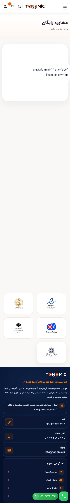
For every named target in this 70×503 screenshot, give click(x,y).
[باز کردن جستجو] (19, 6)
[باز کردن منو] (65, 6)
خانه (66, 29)
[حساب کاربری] (5, 6)
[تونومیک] (35, 6)
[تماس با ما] (63, 496)
